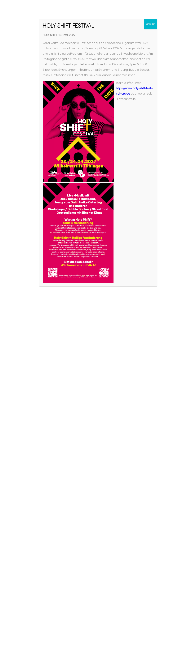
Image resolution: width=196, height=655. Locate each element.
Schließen (150, 24)
